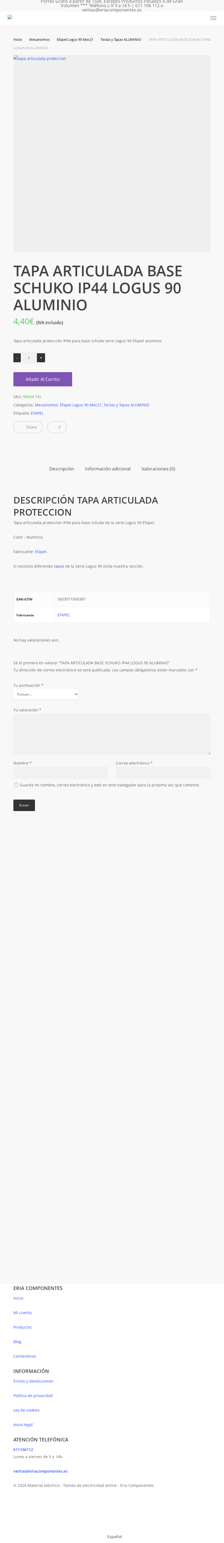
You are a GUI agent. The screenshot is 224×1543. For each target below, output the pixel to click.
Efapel (40, 551)
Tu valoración (27, 709)
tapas (59, 566)
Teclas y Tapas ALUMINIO (121, 39)
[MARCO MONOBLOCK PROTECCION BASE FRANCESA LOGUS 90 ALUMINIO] (60, 1178)
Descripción (61, 469)
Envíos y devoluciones (33, 1381)
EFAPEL (37, 413)
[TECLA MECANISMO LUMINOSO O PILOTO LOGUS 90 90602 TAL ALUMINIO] (159, 1038)
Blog (17, 1341)
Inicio (17, 39)
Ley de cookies (26, 1410)
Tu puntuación (28, 685)
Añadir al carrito (43, 379)
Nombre (22, 763)
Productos (22, 1327)
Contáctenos (24, 1356)
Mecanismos (39, 39)
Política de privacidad (33, 1395)
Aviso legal (23, 1424)
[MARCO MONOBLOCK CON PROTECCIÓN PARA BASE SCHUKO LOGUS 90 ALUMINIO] (159, 899)
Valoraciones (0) (158, 469)
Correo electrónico (134, 763)
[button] (213, 18)
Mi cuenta (22, 1312)
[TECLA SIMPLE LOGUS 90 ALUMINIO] (60, 899)
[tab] (61, 469)
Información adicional (108, 469)
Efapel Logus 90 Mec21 (75, 39)
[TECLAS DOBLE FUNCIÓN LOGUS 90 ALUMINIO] (60, 1038)
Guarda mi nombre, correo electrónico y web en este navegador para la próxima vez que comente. (110, 785)
